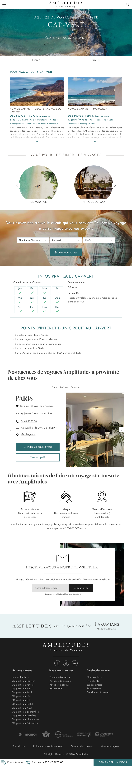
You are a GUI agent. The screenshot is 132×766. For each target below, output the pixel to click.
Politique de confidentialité (48, 746)
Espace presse (94, 685)
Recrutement (94, 688)
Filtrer (36, 60)
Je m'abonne (80, 588)
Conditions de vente (98, 692)
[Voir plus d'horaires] (56, 428)
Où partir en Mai (21, 696)
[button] (44, 762)
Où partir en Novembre (25, 719)
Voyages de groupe (60, 681)
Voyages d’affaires (59, 677)
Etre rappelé (37, 457)
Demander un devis (113, 762)
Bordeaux (75, 387)
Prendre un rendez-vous (38, 446)
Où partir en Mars (22, 688)
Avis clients (93, 681)
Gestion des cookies (82, 746)
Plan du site (18, 746)
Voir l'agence (28, 434)
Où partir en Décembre (25, 723)
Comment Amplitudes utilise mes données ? (62, 594)
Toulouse (64, 387)
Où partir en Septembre (25, 712)
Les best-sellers (20, 677)
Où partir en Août (22, 708)
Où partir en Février (23, 685)
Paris (54, 387)
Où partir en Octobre (24, 715)
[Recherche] (127, 4)
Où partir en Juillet (22, 704)
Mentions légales (110, 746)
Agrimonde (55, 688)
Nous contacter (95, 677)
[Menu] (4, 4)
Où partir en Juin (21, 700)
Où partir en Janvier (23, 681)
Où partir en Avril (22, 692)
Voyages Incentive (59, 685)
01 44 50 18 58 (29, 421)
